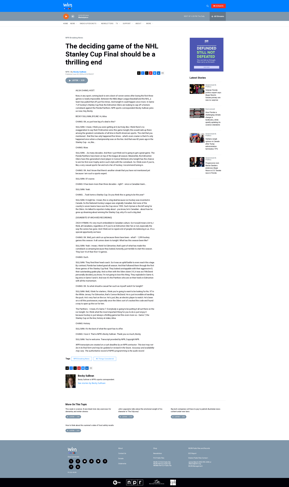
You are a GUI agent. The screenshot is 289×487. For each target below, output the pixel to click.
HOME (65, 23)
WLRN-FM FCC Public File (162, 464)
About (138, 23)
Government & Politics (210, 86)
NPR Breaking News (74, 38)
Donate (121, 458)
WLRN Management (195, 466)
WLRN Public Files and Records (199, 448)
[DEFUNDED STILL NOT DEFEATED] (206, 54)
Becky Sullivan (79, 72)
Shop (155, 448)
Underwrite (122, 463)
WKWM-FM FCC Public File (162, 465)
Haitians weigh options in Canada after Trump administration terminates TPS (212, 144)
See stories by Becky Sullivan (91, 383)
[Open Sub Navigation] (77, 23)
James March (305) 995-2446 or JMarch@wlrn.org (199, 463)
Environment (210, 109)
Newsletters (107, 23)
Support (127, 23)
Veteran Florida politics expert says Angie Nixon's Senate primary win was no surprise (213, 95)
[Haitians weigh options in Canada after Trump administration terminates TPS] (197, 138)
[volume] (73, 16)
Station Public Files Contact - (198, 458)
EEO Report (192, 453)
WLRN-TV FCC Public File (162, 462)
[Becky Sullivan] (70, 381)
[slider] (76, 16)
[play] (66, 16)
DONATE (219, 6)
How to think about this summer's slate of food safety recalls (89, 425)
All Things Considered (105, 359)
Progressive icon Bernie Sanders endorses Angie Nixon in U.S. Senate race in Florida (213, 168)
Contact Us (122, 453)
